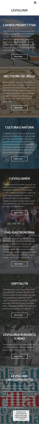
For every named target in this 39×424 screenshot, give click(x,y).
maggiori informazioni (21, 417)
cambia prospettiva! (19, 25)
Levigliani (19, 10)
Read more (19, 57)
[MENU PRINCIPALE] (35, 2)
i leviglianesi (19, 178)
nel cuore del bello (19, 76)
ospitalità (19, 283)
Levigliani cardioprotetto (19, 378)
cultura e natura (19, 127)
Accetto (22, 419)
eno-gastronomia (19, 232)
